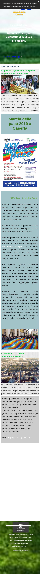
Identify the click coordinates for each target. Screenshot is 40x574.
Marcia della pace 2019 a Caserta (20, 123)
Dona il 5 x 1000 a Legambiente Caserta (18, 525)
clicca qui (33, 6)
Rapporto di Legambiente (19, 437)
